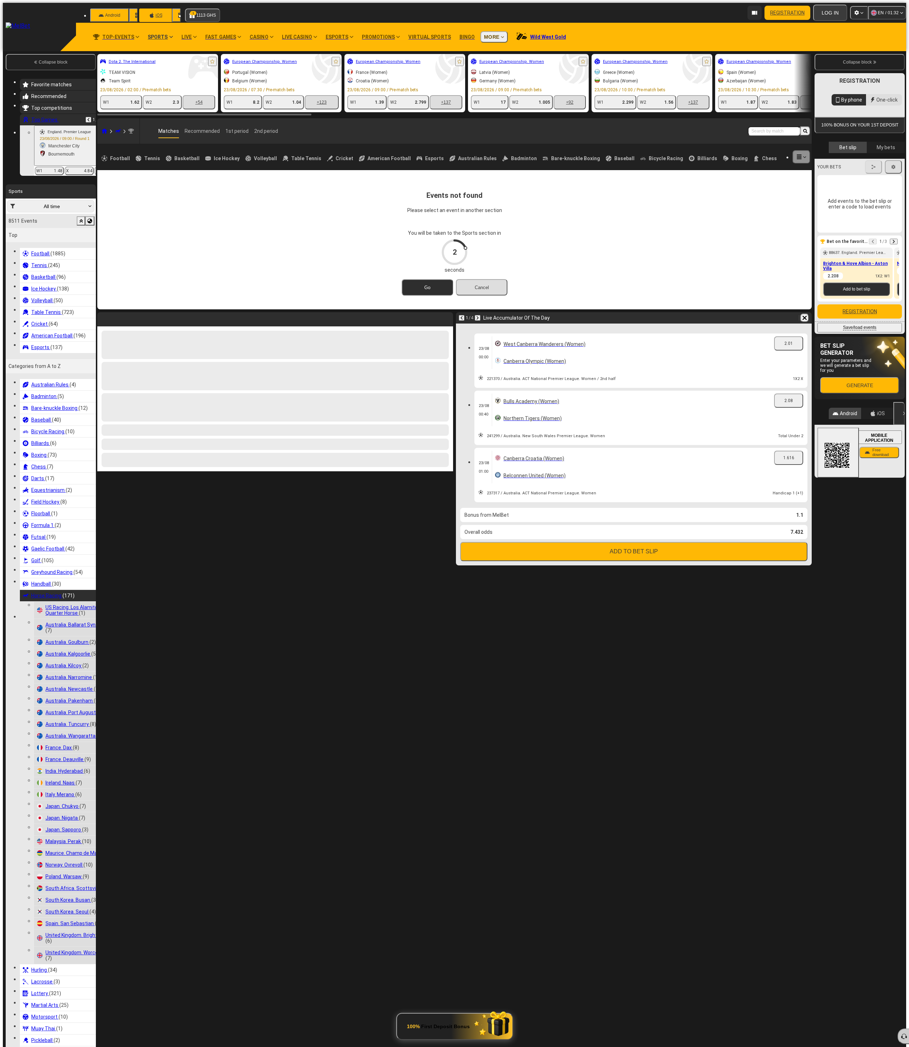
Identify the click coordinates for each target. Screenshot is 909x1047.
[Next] (121, 318)
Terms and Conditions (863, 206)
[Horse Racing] (118, 131)
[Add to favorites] (212, 61)
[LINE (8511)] (104, 131)
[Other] (801, 157)
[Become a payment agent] (754, 13)
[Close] (899, 531)
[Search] (805, 131)
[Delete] (446, 318)
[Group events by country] (89, 221)
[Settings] (859, 13)
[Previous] (88, 120)
